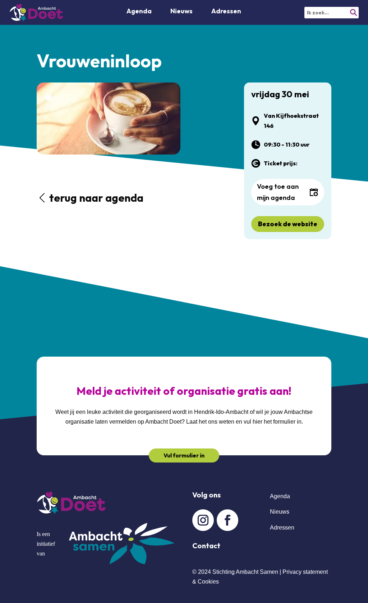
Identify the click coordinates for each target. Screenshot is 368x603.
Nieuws (279, 512)
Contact (206, 545)
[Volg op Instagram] (203, 520)
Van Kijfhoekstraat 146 (291, 120)
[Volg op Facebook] (227, 520)
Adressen (226, 12)
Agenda (139, 12)
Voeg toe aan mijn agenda (278, 192)
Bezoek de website (287, 224)
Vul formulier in (184, 455)
